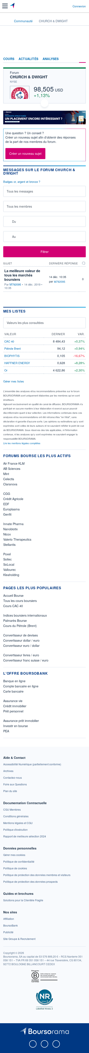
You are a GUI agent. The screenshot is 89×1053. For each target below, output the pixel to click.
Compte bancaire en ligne (20, 686)
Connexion (79, 6)
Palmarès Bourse (15, 620)
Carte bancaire (13, 691)
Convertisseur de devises (20, 635)
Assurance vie (12, 701)
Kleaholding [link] (11, 575)
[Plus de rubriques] (82, 59)
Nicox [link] (7, 534)
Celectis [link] (8, 479)
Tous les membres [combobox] (19, 206)
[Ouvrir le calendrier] (7, 221)
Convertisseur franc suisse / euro (25, 660)
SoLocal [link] (8, 564)
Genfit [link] (7, 514)
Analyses (51, 59)
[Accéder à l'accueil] (6, 21)
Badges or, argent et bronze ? (21, 181)
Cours (8, 59)
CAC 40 (9, 341)
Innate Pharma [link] (13, 524)
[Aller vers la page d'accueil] (12, 6)
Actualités (28, 59)
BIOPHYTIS (12, 356)
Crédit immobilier (14, 706)
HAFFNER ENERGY (17, 363)
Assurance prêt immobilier (21, 720)
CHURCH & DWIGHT (29, 77)
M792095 (15, 284)
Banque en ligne (14, 681)
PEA (6, 731)
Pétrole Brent (12, 348)
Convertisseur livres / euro (21, 655)
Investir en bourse (15, 726)
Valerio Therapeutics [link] (17, 539)
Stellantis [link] (9, 544)
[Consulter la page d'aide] (67, 6)
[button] (5, 6)
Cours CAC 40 (13, 606)
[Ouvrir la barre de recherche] (61, 6)
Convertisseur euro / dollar (21, 645)
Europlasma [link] (11, 509)
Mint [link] (6, 474)
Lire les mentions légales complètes (22, 443)
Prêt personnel (13, 711)
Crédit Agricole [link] (13, 499)
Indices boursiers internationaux (25, 615)
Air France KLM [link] (14, 463)
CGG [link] (6, 493)
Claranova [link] (10, 484)
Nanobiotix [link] (10, 529)
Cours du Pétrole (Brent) (20, 626)
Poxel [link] (7, 554)
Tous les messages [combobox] (20, 191)
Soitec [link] (7, 559)
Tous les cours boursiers (20, 600)
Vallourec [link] (9, 569)
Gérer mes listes (13, 381)
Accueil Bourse (13, 595)
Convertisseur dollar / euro (21, 640)
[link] (32, 764)
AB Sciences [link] (11, 468)
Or (5, 370)
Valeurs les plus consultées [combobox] (25, 322)
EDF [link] (6, 504)
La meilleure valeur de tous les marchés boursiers (22, 275)
